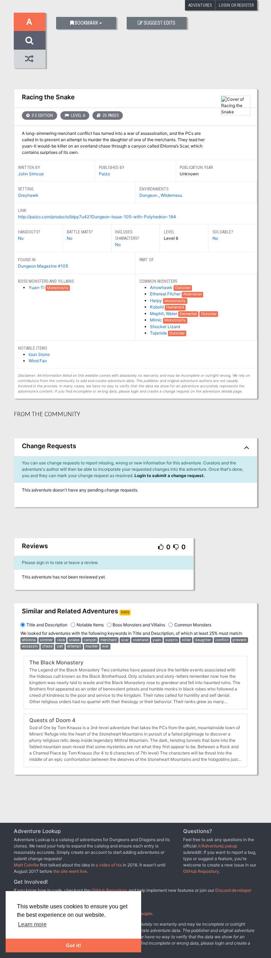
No (21, 238)
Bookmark (86, 23)
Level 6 (77, 115)
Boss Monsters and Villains (139, 624)
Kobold (157, 306)
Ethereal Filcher (166, 293)
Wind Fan (38, 360)
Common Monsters (192, 624)
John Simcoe (31, 173)
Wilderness (171, 195)
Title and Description (46, 624)
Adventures (200, 5)
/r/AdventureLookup (217, 846)
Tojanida (159, 333)
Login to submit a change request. (169, 475)
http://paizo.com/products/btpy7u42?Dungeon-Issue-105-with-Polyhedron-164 (97, 216)
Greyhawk (28, 195)
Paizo (104, 173)
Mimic (156, 320)
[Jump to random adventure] (30, 59)
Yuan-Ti (37, 287)
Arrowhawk (162, 287)
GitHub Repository (201, 871)
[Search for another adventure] (30, 40)
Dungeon (148, 195)
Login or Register (236, 5)
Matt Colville (26, 865)
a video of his (109, 865)
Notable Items (90, 624)
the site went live (70, 871)
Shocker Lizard (165, 326)
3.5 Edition (42, 115)
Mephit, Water (164, 313)
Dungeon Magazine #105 (43, 266)
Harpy (156, 300)
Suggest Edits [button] (159, 23)
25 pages (110, 115)
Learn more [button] (32, 924)
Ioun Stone (39, 354)
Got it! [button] (73, 945)
